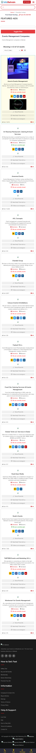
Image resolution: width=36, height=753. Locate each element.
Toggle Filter (18, 31)
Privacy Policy (4, 705)
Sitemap (3, 699)
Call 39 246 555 (25, 15)
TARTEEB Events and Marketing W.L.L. (17, 558)
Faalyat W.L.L (17, 345)
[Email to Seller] (14, 96)
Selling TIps (4, 668)
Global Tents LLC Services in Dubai (17, 432)
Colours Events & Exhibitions (18, 303)
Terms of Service (5, 702)
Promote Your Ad (5, 681)
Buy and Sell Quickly (6, 671)
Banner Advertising (6, 678)
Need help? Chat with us (18, 115)
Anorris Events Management (18, 81)
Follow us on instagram (19, 119)
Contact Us (4, 729)
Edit (33, 122)
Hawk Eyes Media (17, 474)
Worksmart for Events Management (17, 601)
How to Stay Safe (6, 723)
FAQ (2, 720)
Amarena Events (17, 176)
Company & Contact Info (8, 693)
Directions (15, 90)
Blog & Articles (5, 696)
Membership (4, 675)
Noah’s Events (18, 516)
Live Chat (3, 717)
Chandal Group (17, 261)
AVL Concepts (18, 219)
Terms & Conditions (6, 726)
